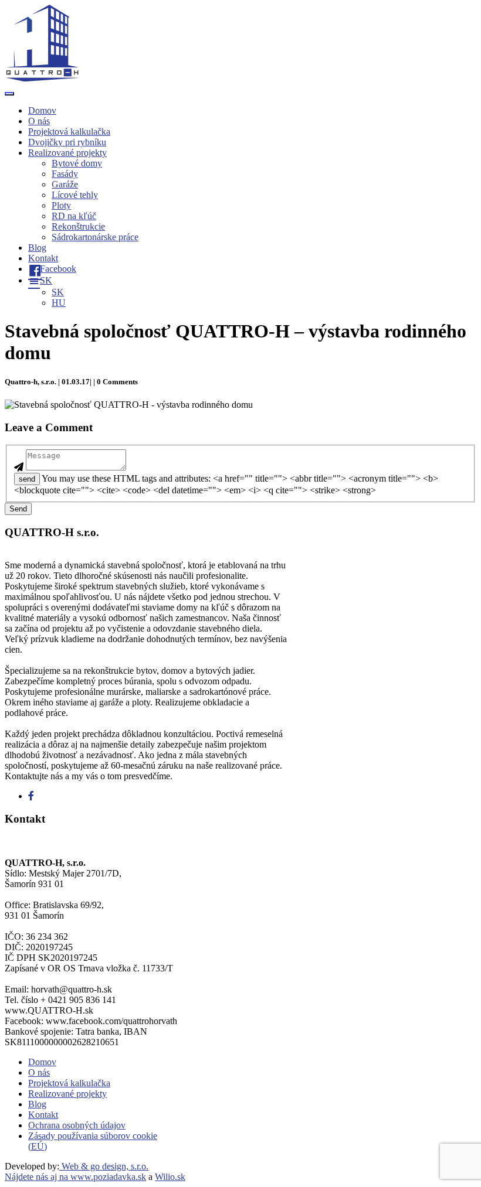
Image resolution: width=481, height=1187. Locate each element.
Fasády (65, 174)
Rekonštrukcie (78, 226)
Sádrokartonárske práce (95, 237)
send (27, 479)
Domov (42, 110)
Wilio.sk (170, 1177)
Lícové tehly (75, 195)
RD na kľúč (74, 216)
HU (59, 303)
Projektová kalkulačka (69, 132)
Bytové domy (77, 163)
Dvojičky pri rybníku (67, 142)
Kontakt (43, 258)
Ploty (61, 205)
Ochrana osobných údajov (77, 1125)
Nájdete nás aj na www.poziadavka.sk (75, 1177)
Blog (37, 248)
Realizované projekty (67, 153)
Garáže (65, 184)
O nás (39, 121)
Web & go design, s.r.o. (103, 1166)
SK (58, 292)
